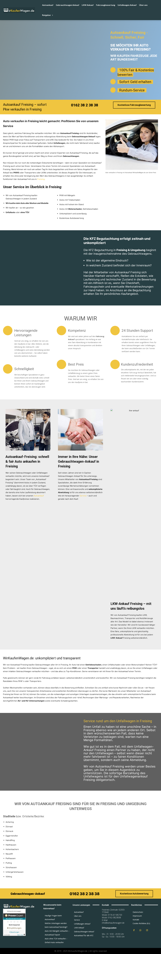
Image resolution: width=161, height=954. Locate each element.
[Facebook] (134, 930)
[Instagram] (147, 930)
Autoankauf (39, 495)
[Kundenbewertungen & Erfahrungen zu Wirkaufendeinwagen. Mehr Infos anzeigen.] (14, 935)
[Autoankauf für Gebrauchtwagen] (20, 906)
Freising (41, 179)
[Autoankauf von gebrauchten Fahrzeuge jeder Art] (22, 10)
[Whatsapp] (140, 930)
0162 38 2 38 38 (84, 105)
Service (83, 495)
